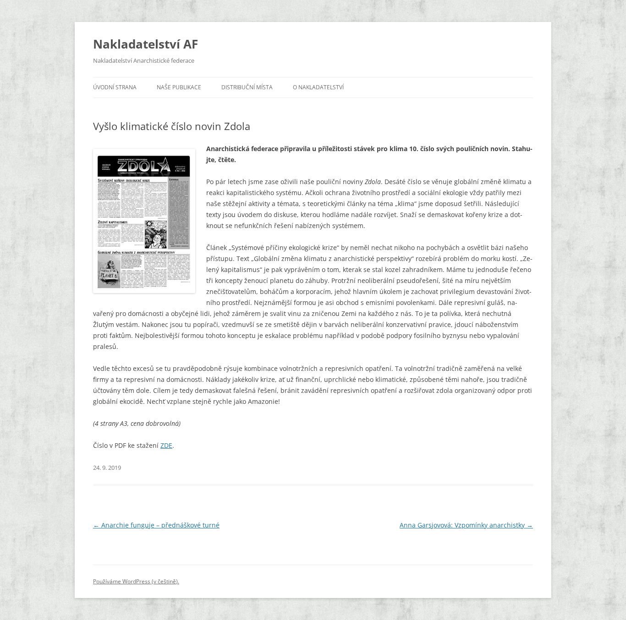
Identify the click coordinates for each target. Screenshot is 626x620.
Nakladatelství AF (145, 44)
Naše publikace (179, 87)
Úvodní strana (115, 87)
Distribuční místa (247, 87)
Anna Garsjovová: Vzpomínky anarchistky (466, 525)
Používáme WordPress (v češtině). (136, 581)
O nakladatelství (318, 87)
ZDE (166, 445)
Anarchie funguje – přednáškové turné (156, 525)
